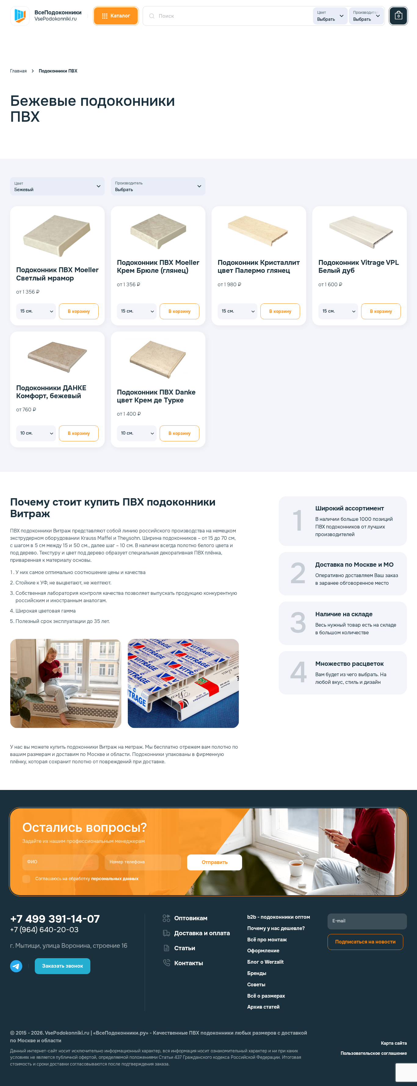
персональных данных (114, 878)
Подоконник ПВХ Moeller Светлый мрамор (57, 274)
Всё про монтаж (267, 939)
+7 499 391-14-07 (55, 919)
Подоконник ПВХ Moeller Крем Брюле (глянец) (158, 267)
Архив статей (263, 1007)
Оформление (263, 950)
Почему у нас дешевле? (276, 928)
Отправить (215, 862)
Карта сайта (394, 1043)
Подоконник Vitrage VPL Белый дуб (358, 267)
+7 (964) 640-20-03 (44, 929)
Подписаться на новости (365, 942)
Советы (256, 984)
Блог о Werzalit (265, 962)
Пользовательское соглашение (374, 1053)
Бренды (256, 973)
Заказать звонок (62, 966)
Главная (18, 71)
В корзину (79, 311)
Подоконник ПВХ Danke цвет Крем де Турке (156, 396)
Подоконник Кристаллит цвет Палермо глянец (259, 267)
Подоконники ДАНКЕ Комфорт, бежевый (51, 392)
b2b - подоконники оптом (278, 917)
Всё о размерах (266, 996)
